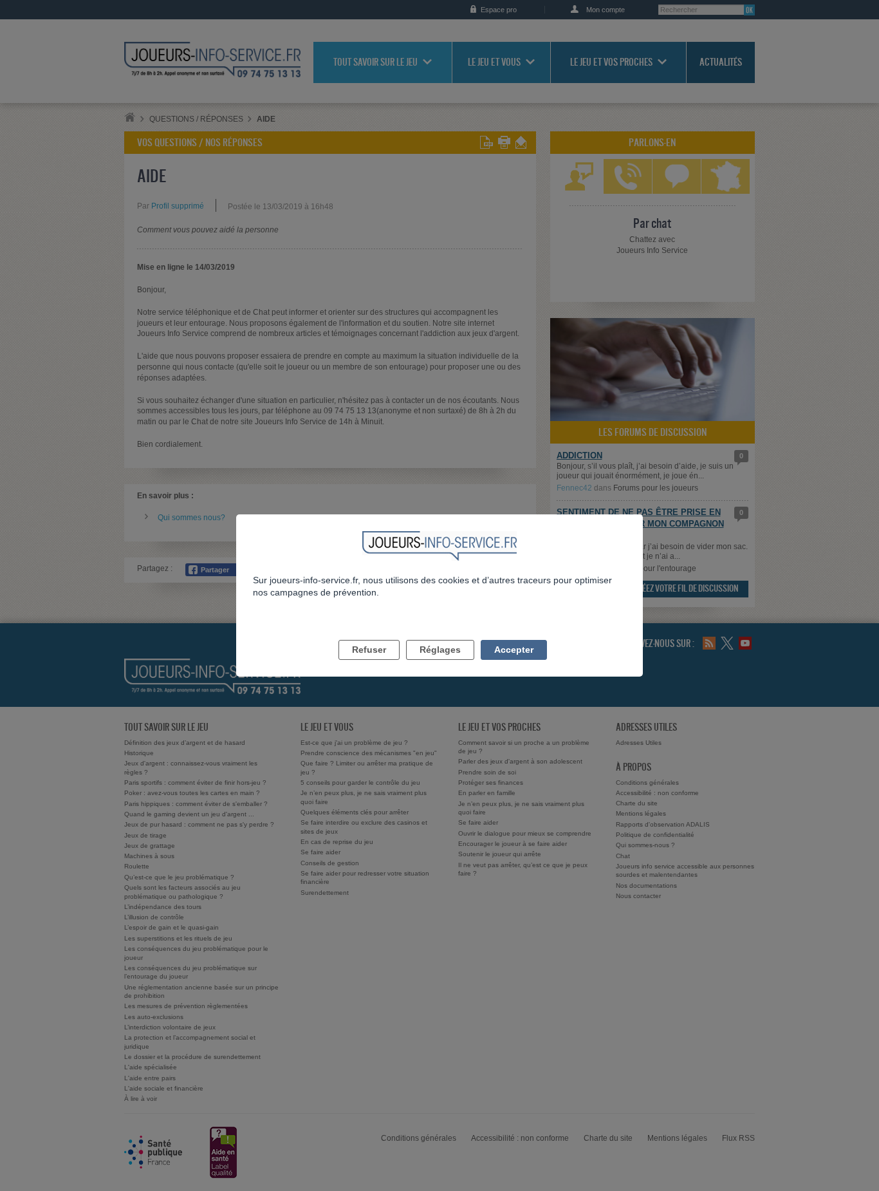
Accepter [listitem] (513, 649)
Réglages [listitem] (440, 649)
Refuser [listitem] (369, 649)
